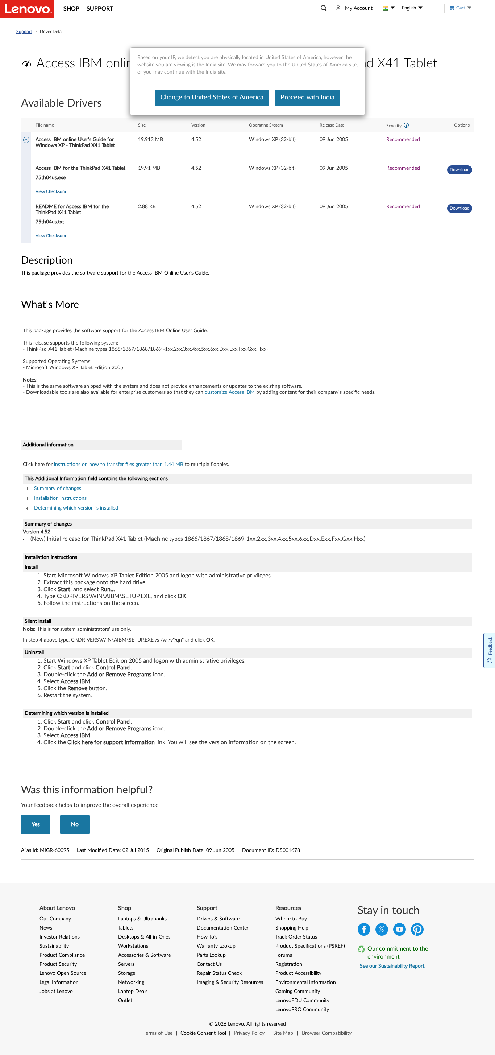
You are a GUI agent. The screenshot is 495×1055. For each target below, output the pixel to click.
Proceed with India (307, 97)
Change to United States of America (212, 97)
